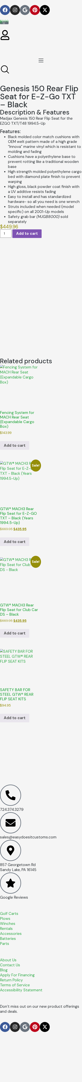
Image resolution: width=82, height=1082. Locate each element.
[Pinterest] (35, 10)
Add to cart (27, 233)
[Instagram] (15, 10)
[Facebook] (5, 10)
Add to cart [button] (14, 445)
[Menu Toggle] (41, 60)
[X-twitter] (45, 10)
